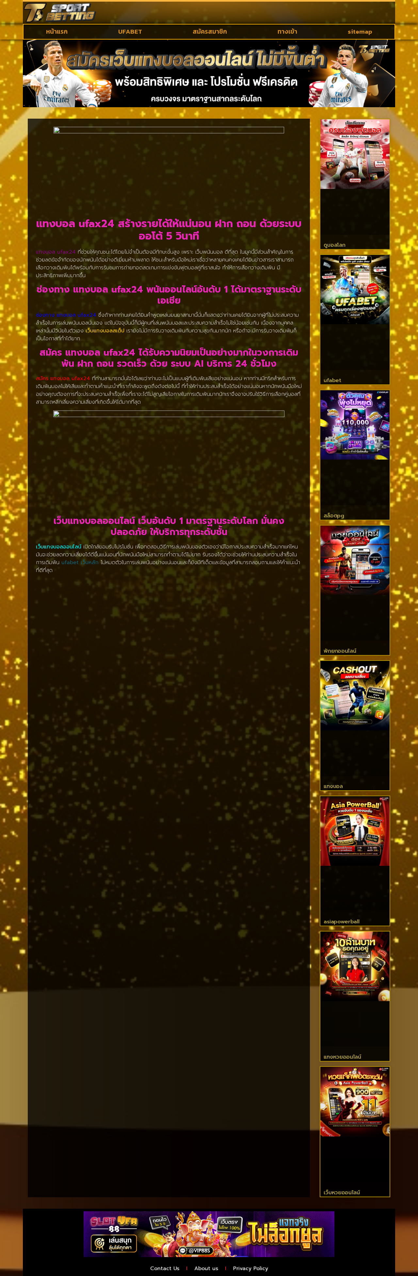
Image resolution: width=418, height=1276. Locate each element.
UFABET (130, 31)
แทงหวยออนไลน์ (342, 1057)
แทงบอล (333, 786)
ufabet (332, 380)
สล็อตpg (334, 516)
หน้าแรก (57, 31)
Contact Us (164, 1268)
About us (206, 1268)
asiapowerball (341, 922)
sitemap (360, 31)
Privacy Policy (250, 1268)
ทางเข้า (287, 31)
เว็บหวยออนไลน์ (342, 1193)
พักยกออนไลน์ (340, 651)
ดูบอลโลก (334, 245)
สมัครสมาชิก (210, 31)
